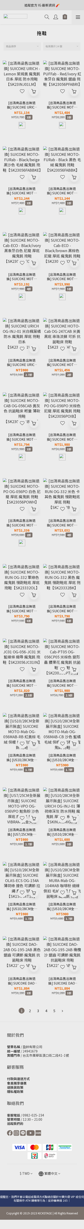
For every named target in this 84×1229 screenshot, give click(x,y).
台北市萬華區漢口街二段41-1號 (46, 1055)
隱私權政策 (15, 1091)
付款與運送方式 (18, 1078)
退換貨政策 (15, 1087)
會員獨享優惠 (17, 1083)
